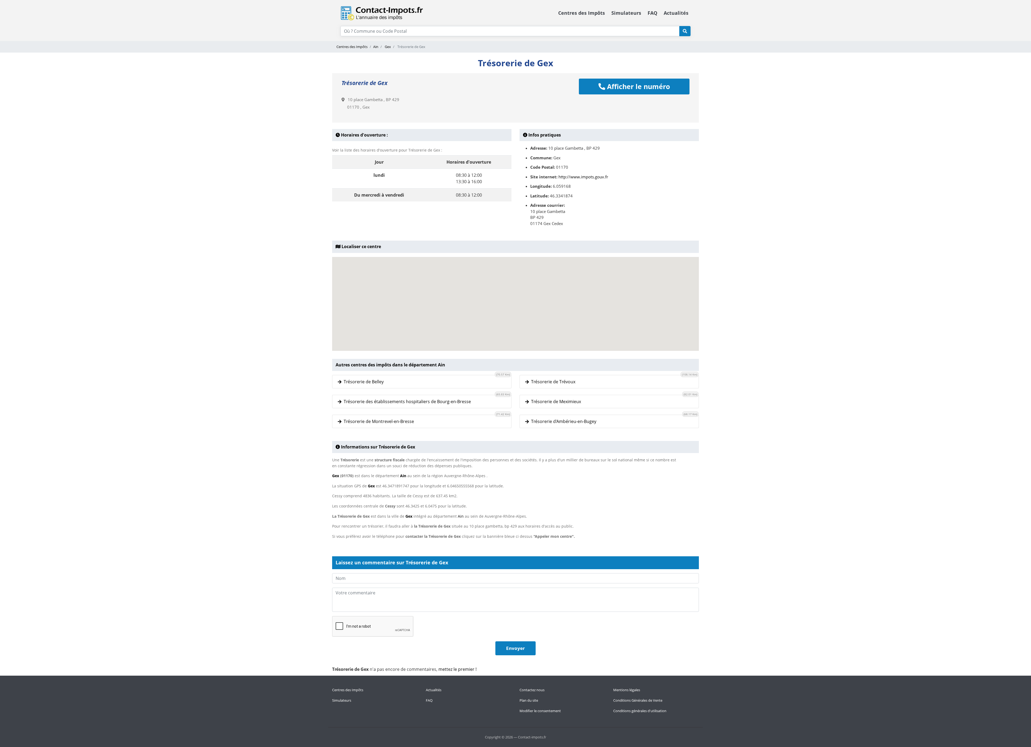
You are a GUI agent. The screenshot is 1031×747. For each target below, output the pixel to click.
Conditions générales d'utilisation (639, 710)
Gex (387, 46)
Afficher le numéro (637, 86)
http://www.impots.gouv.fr (583, 176)
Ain (375, 46)
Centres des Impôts (581, 13)
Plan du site (529, 700)
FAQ (652, 13)
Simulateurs (626, 13)
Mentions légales (626, 689)
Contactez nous (532, 689)
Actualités (676, 13)
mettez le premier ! (457, 669)
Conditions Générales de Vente (637, 700)
